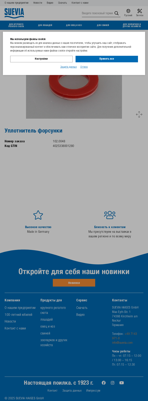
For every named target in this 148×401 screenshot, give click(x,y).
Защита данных (68, 67)
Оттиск (84, 67)
